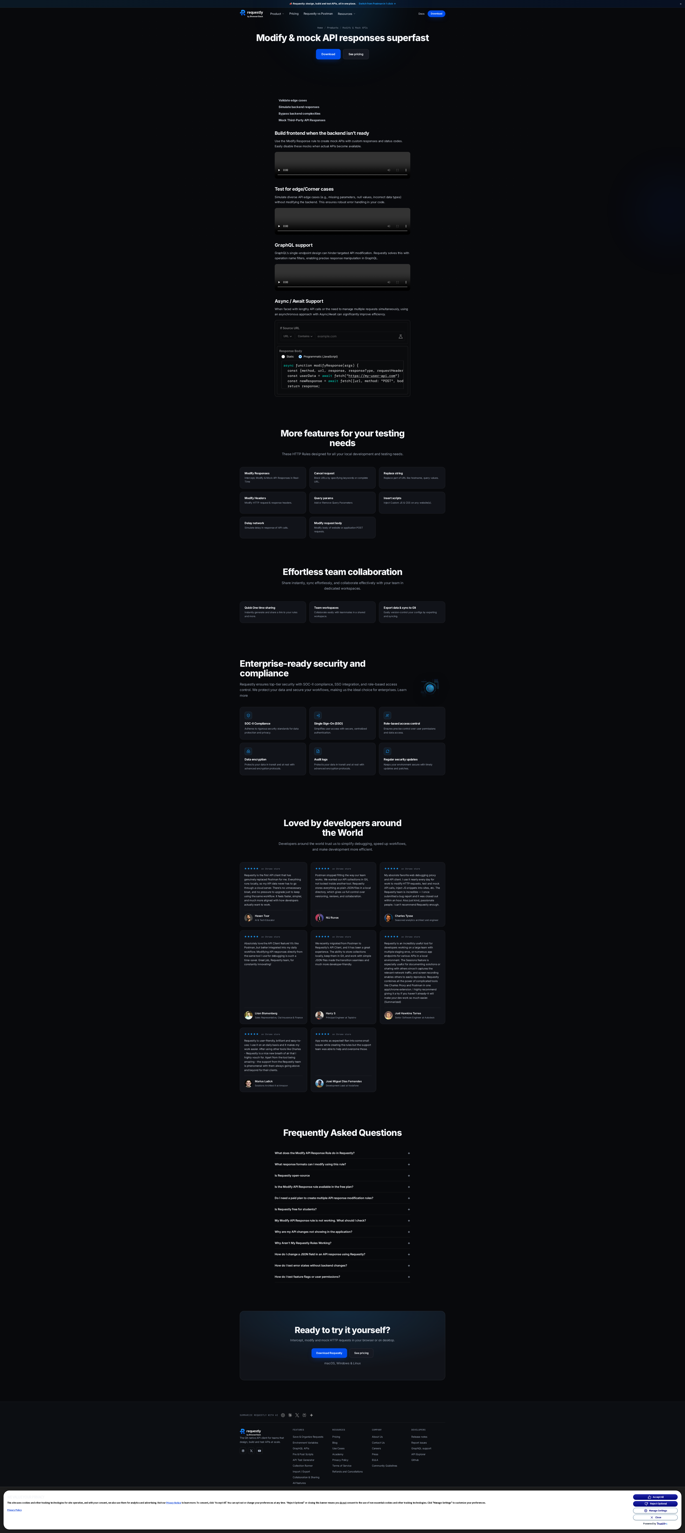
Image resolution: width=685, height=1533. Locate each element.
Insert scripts (392, 498)
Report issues (419, 1442)
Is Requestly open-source (342, 1175)
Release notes (419, 1436)
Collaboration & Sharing (306, 1477)
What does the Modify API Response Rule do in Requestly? (342, 1153)
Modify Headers (255, 498)
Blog (334, 1442)
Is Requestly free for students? (342, 1209)
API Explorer (418, 1454)
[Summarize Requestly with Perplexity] (304, 1415)
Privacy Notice (173, 1502)
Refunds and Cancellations (347, 1471)
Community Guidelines (384, 1465)
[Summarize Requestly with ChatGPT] (283, 1415)
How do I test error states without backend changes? (342, 1265)
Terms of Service (341, 1465)
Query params (323, 498)
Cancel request (324, 473)
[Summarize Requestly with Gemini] (311, 1415)
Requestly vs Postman (318, 13)
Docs (421, 13)
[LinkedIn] (243, 1450)
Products (332, 27)
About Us (377, 1436)
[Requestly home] (251, 14)
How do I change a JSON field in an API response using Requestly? (342, 1254)
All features (299, 1482)
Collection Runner (303, 1465)
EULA (375, 1459)
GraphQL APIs (301, 1448)
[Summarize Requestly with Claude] (290, 1415)
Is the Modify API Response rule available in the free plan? (342, 1186)
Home (320, 27)
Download (436, 13)
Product (275, 14)
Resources (345, 14)
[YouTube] (259, 1450)
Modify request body (328, 523)
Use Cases (338, 1448)
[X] (251, 1450)
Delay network (254, 523)
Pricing (294, 13)
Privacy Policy (14, 1510)
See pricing (356, 54)
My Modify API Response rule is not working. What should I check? (342, 1220)
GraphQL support (421, 1448)
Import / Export (301, 1471)
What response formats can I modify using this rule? (342, 1164)
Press (375, 1454)
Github (415, 1459)
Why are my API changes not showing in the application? (342, 1231)
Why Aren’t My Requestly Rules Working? (342, 1243)
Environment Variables (305, 1442)
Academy (337, 1454)
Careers (376, 1448)
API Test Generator (303, 1459)
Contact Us (378, 1442)
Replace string (393, 473)
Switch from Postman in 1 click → (377, 3)
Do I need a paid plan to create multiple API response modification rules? (342, 1198)
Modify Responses (257, 473)
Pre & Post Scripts (303, 1454)
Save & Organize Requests (308, 1436)
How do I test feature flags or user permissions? (342, 1276)
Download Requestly (329, 1353)
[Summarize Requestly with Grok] (297, 1415)
